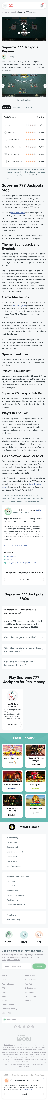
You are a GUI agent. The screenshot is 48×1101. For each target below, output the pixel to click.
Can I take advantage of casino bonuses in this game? (19, 663)
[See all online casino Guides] (9, 934)
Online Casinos (30, 988)
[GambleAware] (20, 1075)
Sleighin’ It (11, 886)
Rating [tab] (6, 107)
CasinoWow (8, 1045)
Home (6, 12)
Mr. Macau (11, 881)
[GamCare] (37, 1075)
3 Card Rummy (12, 838)
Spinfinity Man (12, 891)
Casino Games (30, 980)
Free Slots (29, 984)
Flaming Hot (35, 784)
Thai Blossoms (12, 900)
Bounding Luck (12, 847)
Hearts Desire (12, 861)
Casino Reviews (31, 996)
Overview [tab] (17, 107)
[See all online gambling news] (24, 934)
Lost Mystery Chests (15, 866)
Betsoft (13, 12)
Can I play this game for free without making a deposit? (22, 650)
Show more (36, 501)
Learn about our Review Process (16, 545)
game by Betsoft (17, 212)
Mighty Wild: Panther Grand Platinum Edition (24, 563)
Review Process (8, 984)
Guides (4, 1000)
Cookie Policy (27, 1089)
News (4, 996)
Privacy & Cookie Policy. (11, 960)
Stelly (12, 57)
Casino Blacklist (8, 1013)
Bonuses (28, 1000)
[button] (3, 86)
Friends (9, 560)
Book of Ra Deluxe (12, 784)
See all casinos (12, 725)
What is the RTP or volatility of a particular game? (20, 611)
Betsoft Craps (12, 842)
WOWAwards (30, 976)
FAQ (3, 988)
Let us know (24, 579)
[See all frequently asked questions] (39, 934)
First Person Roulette (12, 809)
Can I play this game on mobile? (20, 637)
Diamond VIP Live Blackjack (36, 759)
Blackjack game (19, 305)
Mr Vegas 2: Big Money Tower (18, 876)
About (4, 976)
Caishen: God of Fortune (16, 852)
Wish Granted (12, 915)
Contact (5, 980)
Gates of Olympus (12, 758)
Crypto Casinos (8, 1005)
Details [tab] (29, 107)
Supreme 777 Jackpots (16, 895)
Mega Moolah (12, 556)
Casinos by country (9, 1009)
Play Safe (5, 992)
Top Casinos (29, 992)
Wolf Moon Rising (13, 920)
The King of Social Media (16, 905)
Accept (24, 1094)
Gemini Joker (12, 857)
